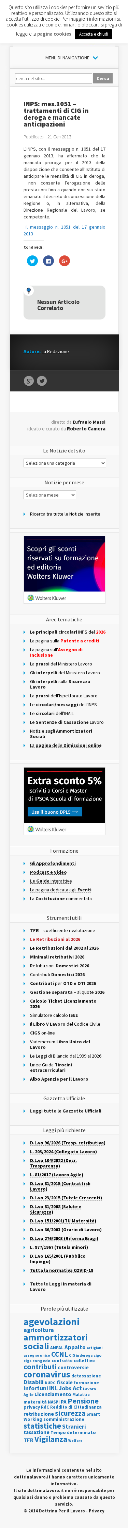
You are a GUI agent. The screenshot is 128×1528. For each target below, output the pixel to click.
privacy (32, 1407)
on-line (42, 1033)
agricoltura (39, 1330)
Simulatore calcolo (54, 1015)
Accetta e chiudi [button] (93, 34)
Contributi (57, 974)
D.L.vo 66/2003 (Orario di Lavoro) (66, 1229)
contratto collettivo (73, 1360)
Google (29, 381)
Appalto (75, 1347)
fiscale (65, 1382)
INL (53, 1388)
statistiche (42, 1426)
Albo (59, 1079)
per (63, 983)
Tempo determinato (73, 1432)
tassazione (36, 1432)
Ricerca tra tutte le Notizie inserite (65, 514)
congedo (41, 1360)
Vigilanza (50, 1439)
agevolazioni (52, 1321)
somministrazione (63, 1419)
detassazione (86, 1376)
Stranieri (74, 1426)
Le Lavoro (67, 722)
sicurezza (70, 1413)
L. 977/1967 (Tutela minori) (59, 1247)
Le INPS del (67, 632)
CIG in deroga (81, 1355)
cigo (97, 1355)
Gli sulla (60, 684)
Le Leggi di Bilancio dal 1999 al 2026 (65, 1056)
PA (64, 1401)
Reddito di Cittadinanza (76, 1407)
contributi (40, 1366)
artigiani (94, 1348)
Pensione (83, 1401)
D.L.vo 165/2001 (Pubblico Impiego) (58, 1258)
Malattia (81, 1394)
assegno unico (37, 1355)
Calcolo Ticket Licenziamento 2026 (63, 1003)
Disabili (34, 1382)
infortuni (36, 1388)
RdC (45, 1407)
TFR (28, 1439)
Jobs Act (70, 1388)
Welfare (75, 1440)
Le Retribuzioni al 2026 (55, 939)
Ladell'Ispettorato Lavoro (64, 696)
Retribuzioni (59, 966)
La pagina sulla (64, 641)
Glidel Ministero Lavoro (65, 673)
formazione (86, 1383)
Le (64, 948)
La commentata (61, 898)
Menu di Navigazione (67, 57)
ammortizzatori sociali (56, 1342)
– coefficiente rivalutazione (62, 930)
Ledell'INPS (63, 704)
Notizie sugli (61, 733)
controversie (73, 1367)
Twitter (42, 381)
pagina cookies (54, 33)
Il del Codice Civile (65, 1024)
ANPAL (56, 1348)
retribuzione (39, 1414)
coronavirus (47, 1374)
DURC (50, 1382)
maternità (35, 1402)
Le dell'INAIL (52, 713)
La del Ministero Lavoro (61, 664)
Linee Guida (51, 1067)
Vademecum (60, 1044)
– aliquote (67, 992)
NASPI (54, 1402)
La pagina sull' (56, 652)
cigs (27, 1360)
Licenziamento (52, 1394)
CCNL (59, 1354)
